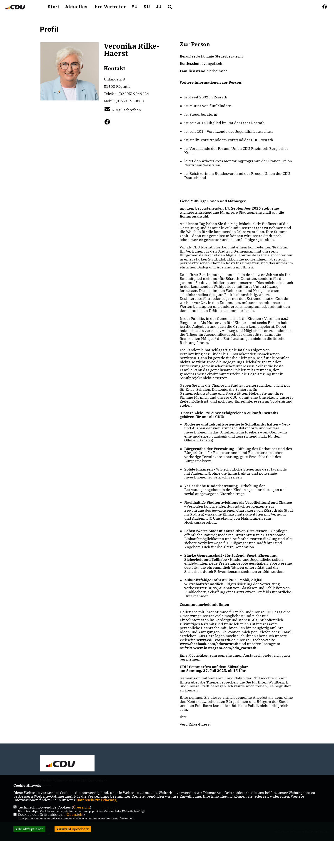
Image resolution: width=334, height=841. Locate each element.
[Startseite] (67, 763)
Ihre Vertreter (109, 7)
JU (159, 7)
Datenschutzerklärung (96, 800)
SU (147, 7)
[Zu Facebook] (109, 121)
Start (54, 7)
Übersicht (81, 807)
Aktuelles (76, 7)
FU (135, 7)
